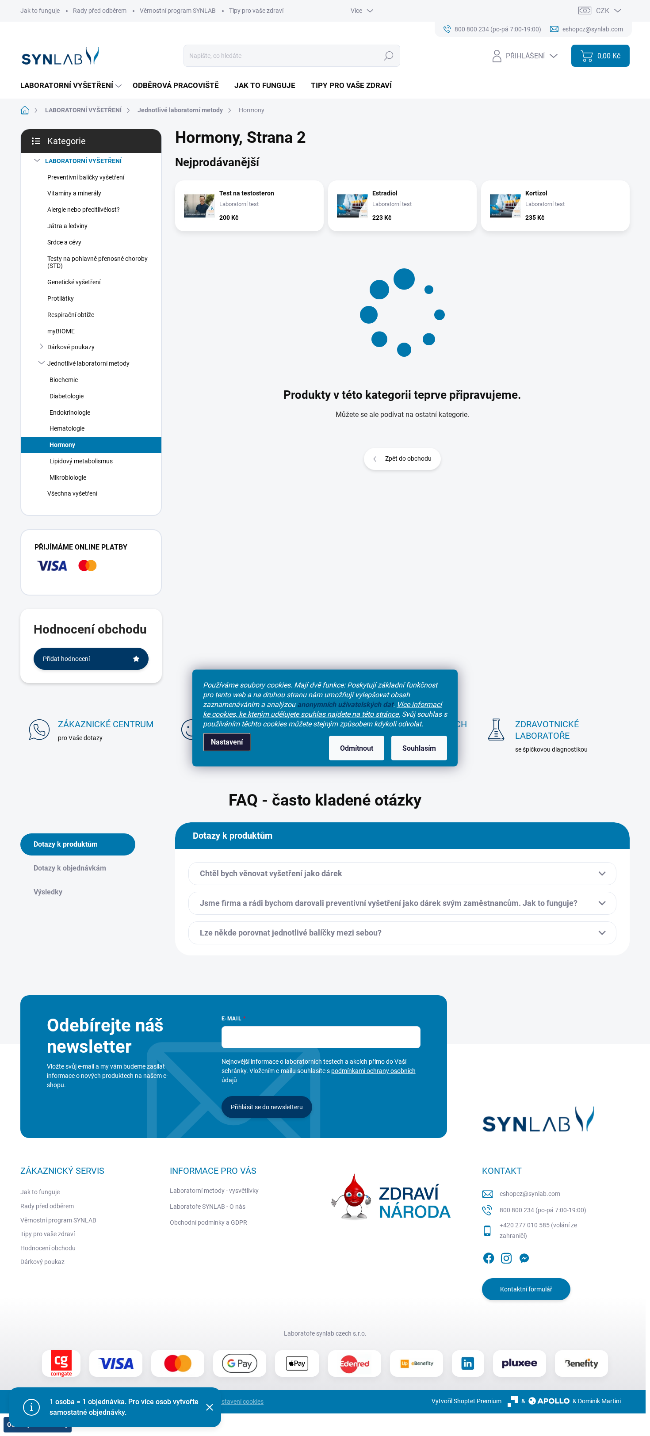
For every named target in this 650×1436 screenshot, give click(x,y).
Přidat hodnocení (66, 658)
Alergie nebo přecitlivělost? (83, 209)
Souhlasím (419, 748)
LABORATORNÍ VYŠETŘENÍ (83, 160)
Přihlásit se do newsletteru (267, 1107)
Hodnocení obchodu (48, 1248)
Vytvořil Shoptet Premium (466, 1401)
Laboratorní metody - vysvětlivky (214, 1190)
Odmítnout (356, 748)
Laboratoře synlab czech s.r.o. (325, 1333)
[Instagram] (506, 1256)
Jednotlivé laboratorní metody (88, 363)
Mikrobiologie (68, 477)
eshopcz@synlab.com (530, 1193)
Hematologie (67, 428)
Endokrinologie (70, 412)
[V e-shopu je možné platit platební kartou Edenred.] (354, 1363)
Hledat (388, 55)
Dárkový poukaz (42, 1261)
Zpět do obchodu (408, 458)
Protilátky (60, 298)
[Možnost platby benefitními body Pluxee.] (519, 1363)
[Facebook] (488, 1256)
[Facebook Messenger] (524, 1256)
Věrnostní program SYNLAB (178, 10)
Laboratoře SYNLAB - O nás (207, 1206)
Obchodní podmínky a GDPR (208, 1222)
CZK (602, 11)
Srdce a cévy (64, 242)
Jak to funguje (40, 10)
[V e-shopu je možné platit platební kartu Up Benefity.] (416, 1363)
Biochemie (64, 379)
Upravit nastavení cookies (228, 1401)
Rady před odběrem (99, 10)
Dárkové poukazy (71, 347)
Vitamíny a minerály (74, 193)
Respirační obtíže (70, 314)
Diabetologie (67, 396)
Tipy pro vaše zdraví (256, 10)
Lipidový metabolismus (81, 461)
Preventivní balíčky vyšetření (85, 177)
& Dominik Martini (597, 1401)
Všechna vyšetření (72, 493)
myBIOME (61, 331)
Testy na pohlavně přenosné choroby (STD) (97, 262)
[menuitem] (72, 85)
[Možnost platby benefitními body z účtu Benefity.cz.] (581, 1363)
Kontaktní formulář (526, 1289)
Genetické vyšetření (73, 282)
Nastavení (227, 742)
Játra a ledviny (67, 225)
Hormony (62, 444)
